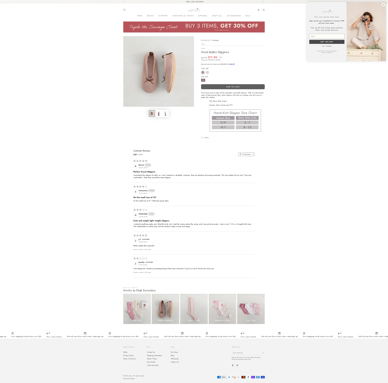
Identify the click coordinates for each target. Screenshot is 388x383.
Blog (172, 355)
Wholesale (175, 359)
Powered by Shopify (129, 379)
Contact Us (151, 352)
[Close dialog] (383, 4)
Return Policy (152, 359)
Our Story (174, 352)
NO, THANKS (327, 46)
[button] (124, 10)
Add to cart (233, 87)
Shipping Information (154, 355)
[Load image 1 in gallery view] (152, 113)
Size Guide (151, 362)
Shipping (204, 60)
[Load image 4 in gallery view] (159, 113)
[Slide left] (125, 2)
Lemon (130, 376)
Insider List (175, 362)
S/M (203, 80)
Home (203, 44)
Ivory (207, 72)
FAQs (125, 352)
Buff (203, 72)
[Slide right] (263, 2)
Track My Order (153, 365)
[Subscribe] (263, 353)
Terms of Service (129, 359)
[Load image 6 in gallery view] (165, 113)
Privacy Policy (128, 355)
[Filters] (240, 154)
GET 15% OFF (327, 42)
